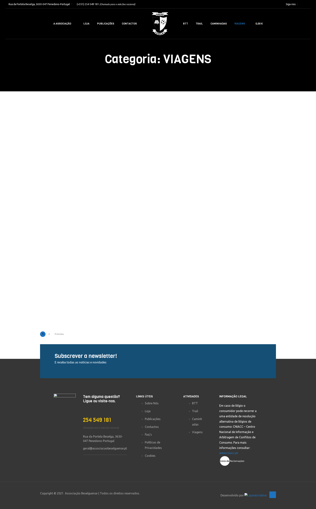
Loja (86, 23)
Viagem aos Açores (246, 238)
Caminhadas (218, 23)
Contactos (129, 23)
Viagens (239, 23)
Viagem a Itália (122, 238)
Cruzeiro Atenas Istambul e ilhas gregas (123, 156)
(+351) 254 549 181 (106, 4)
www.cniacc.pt (228, 453)
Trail (199, 23)
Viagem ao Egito (243, 165)
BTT (185, 23)
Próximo (59, 334)
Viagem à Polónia (64, 238)
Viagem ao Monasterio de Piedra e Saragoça (185, 229)
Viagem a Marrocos (126, 311)
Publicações (105, 23)
